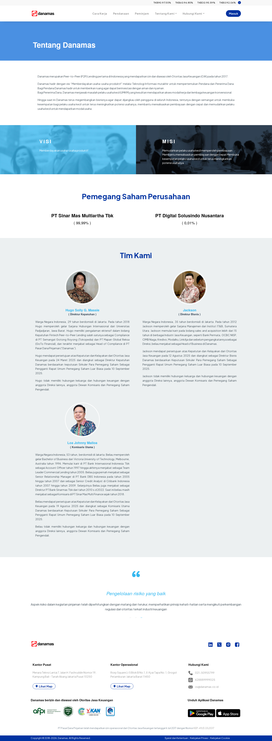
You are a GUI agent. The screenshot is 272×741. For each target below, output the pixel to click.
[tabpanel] (136, 592)
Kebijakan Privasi (199, 738)
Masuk (233, 13)
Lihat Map (46, 686)
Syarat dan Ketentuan (176, 738)
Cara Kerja (99, 13)
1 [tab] (130, 617)
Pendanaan (121, 13)
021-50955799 (204, 672)
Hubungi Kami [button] (192, 13)
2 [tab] (136, 617)
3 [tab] (141, 617)
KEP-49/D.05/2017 (204, 728)
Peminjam (142, 13)
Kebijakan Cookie (220, 738)
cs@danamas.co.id (207, 686)
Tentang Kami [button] (164, 13)
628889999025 (205, 679)
